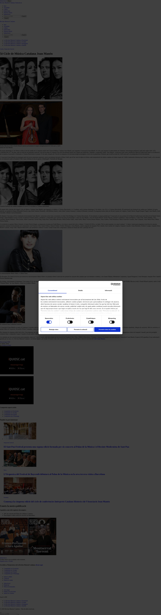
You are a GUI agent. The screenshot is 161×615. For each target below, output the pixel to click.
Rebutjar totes (53, 329)
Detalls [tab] (80, 290)
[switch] (70, 322)
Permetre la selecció (80, 329)
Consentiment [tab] (52, 290)
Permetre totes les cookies (107, 329)
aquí (77, 313)
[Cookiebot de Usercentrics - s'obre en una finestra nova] (112, 284)
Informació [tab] (108, 290)
